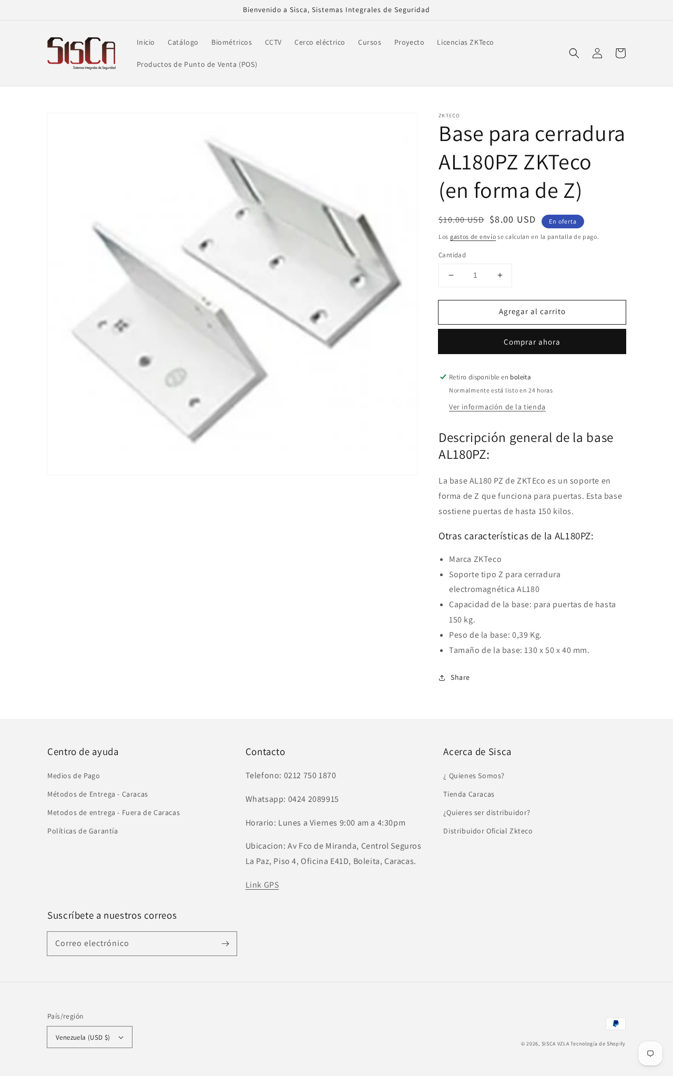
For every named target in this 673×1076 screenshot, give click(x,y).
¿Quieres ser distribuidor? (487, 812)
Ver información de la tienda (497, 406)
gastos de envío (473, 236)
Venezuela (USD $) (83, 1037)
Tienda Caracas (468, 794)
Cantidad (452, 254)
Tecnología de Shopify (598, 1043)
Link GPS (262, 884)
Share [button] (460, 677)
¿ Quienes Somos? (474, 775)
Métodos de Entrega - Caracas (97, 794)
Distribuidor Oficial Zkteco (488, 831)
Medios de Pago (73, 775)
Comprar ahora (532, 342)
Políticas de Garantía (82, 831)
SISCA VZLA (555, 1043)
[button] (574, 53)
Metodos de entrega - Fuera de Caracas (113, 812)
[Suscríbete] (225, 943)
